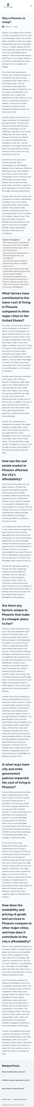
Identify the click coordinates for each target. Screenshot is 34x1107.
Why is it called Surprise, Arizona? (13, 1072)
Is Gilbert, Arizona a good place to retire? (16, 1080)
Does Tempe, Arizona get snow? (13, 1088)
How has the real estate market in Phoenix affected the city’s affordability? (16, 255)
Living (15, 26)
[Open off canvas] (31, 6)
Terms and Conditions (19, 1099)
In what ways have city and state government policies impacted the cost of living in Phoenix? (16, 271)
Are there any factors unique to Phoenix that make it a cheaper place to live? (15, 263)
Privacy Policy (6, 1099)
